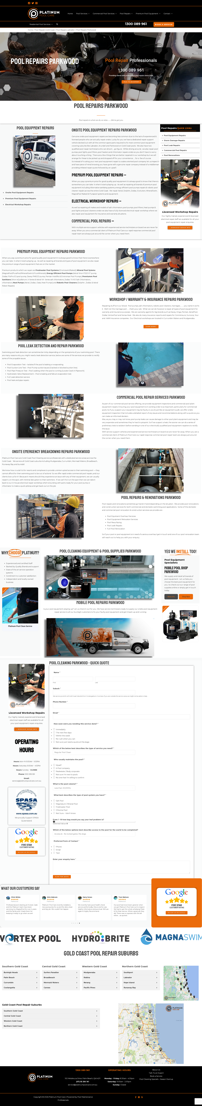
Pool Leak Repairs (172, 145)
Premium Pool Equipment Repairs (20, 199)
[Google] (142, 1097)
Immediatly (61, 730)
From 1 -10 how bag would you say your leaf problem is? (78, 820)
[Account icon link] (150, 24)
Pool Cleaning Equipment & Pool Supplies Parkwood (100, 551)
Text (58, 853)
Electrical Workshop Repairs (18, 205)
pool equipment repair (108, 162)
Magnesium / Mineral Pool (67, 804)
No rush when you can (65, 739)
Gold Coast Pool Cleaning (33, 458)
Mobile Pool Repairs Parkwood (100, 602)
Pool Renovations (172, 155)
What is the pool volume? (65, 784)
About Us (156, 1070)
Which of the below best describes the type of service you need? (83, 748)
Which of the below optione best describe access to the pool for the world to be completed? (95, 830)
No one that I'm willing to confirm (70, 778)
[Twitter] (33, 3)
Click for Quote (62, 876)
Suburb (57, 689)
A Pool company (63, 768)
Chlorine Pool (61, 810)
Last (96, 682)
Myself (58, 765)
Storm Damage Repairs (174, 140)
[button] (35, 193)
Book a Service (156, 1076)
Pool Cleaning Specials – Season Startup (156, 1079)
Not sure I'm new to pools (67, 775)
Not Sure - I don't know (66, 813)
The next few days (63, 733)
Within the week (63, 736)
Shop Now (186, 597)
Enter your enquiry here (64, 859)
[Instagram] (36, 3)
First (54, 682)
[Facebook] (29, 3)
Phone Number (60, 702)
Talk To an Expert (156, 1073)
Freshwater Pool (63, 807)
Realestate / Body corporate (68, 771)
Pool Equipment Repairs (175, 136)
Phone (59, 847)
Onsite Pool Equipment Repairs (19, 193)
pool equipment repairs (95, 136)
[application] (88, 13)
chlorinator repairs (120, 152)
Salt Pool (60, 801)
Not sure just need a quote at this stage (72, 742)
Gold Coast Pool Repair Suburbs (101, 953)
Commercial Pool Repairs (91, 221)
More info (171, 597)
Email (56, 713)
